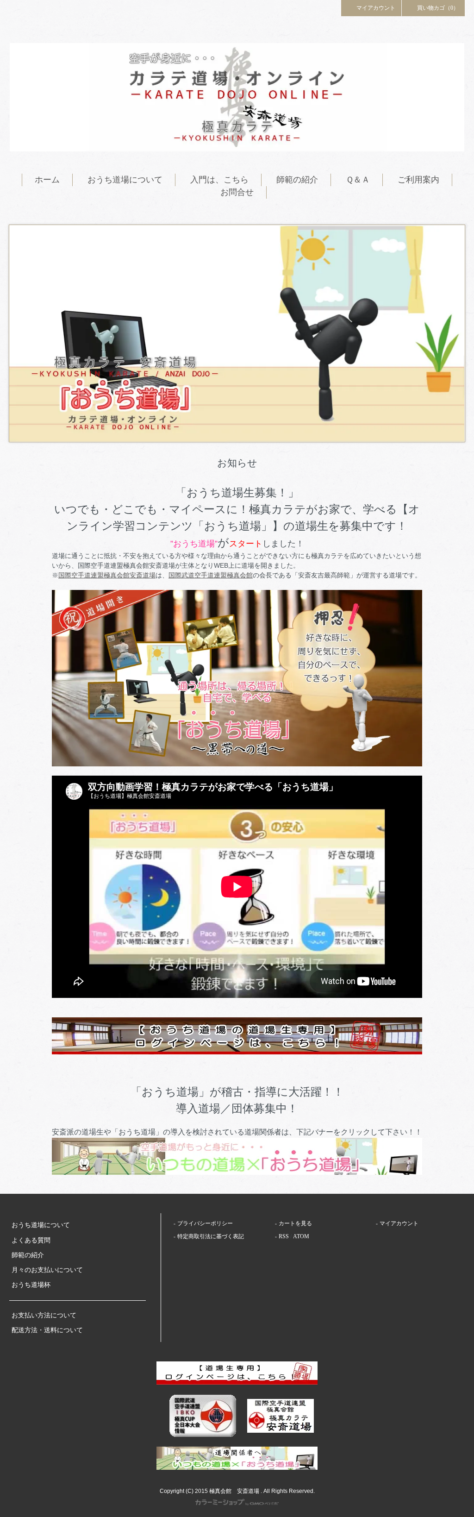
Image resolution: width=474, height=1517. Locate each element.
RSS (284, 1236)
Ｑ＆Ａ (358, 179)
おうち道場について (124, 179)
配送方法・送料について (47, 1330)
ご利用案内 (418, 179)
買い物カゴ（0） (438, 8)
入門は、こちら (219, 179)
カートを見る (295, 1223)
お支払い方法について (44, 1315)
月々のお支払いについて (47, 1269)
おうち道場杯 (31, 1284)
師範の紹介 (297, 179)
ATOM (301, 1236)
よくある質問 (31, 1240)
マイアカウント (375, 8)
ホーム (47, 179)
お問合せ (237, 192)
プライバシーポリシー (205, 1223)
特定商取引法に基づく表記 (210, 1236)
